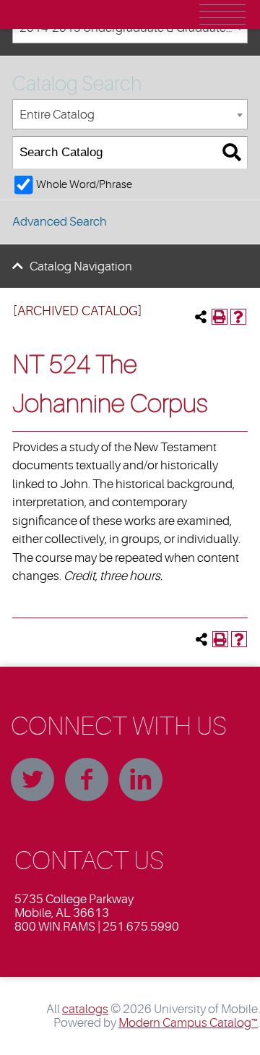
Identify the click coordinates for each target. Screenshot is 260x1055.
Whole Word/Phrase (84, 184)
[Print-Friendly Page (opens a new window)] (220, 317)
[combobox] (130, 114)
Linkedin (140, 779)
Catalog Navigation (81, 266)
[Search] (231, 153)
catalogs (85, 1009)
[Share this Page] (201, 317)
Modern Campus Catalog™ (188, 1023)
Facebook (86, 779)
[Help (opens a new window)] (238, 317)
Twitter (32, 779)
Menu (222, 14)
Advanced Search (59, 221)
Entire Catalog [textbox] (57, 114)
